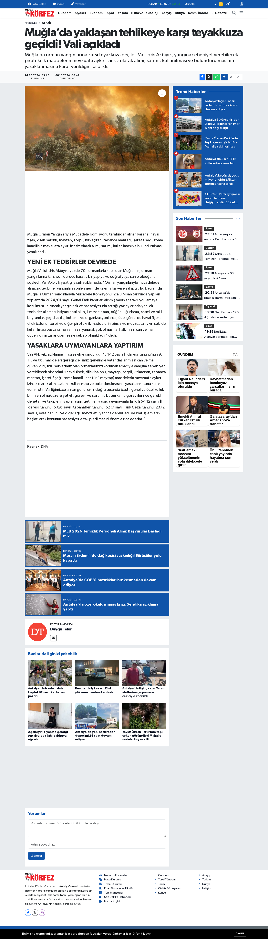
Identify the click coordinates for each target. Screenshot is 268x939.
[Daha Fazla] (224, 77)
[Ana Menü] (241, 13)
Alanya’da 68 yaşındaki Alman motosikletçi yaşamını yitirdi (220, 276)
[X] (35, 912)
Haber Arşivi (112, 901)
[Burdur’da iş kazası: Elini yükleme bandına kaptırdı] (97, 672)
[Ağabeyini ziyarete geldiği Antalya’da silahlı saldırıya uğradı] (50, 716)
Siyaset (80, 13)
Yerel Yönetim (167, 879)
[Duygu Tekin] (37, 632)
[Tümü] (238, 218)
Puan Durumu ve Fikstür (119, 888)
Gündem (64, 13)
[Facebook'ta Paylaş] (202, 77)
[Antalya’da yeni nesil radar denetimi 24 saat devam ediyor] (97, 716)
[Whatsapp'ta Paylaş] (216, 77)
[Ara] (234, 13)
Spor (110, 13)
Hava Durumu (112, 879)
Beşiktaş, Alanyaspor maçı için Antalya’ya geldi (219, 334)
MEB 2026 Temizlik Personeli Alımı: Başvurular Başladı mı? (221, 257)
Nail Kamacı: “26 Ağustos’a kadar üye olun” (221, 315)
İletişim (206, 888)
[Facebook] (28, 912)
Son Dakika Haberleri (117, 897)
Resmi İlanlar (198, 13)
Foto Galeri (39, 4)
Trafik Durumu (113, 884)
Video (61, 4)
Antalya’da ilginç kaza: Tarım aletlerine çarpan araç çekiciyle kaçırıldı (143, 692)
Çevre (209, 287)
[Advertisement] (97, 200)
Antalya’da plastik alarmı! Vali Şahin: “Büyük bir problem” (221, 295)
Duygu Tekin (61, 629)
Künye (162, 892)
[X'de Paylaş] (209, 77)
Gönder (36, 856)
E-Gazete (219, 13)
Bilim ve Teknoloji (144, 13)
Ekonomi (96, 13)
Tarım (161, 884)
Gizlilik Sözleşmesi (169, 888)
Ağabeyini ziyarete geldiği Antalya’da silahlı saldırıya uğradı (48, 735)
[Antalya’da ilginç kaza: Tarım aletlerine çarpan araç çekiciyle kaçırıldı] (144, 672)
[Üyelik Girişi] (240, 4)
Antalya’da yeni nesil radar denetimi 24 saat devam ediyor (95, 735)
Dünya (180, 13)
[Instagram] (42, 912)
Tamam (240, 933)
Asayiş (166, 13)
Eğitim (210, 248)
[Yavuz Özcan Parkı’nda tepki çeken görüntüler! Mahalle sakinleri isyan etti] (144, 716)
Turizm (206, 879)
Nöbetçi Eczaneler (116, 875)
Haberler (31, 23)
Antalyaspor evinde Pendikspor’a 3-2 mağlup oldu (222, 237)
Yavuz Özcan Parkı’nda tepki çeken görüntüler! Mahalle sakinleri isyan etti (143, 735)
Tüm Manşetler (113, 892)
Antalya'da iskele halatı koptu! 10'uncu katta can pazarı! (46, 692)
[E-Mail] (53, 638)
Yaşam (123, 13)
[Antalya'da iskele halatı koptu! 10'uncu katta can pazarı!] (50, 672)
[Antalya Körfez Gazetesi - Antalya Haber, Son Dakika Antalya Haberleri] (39, 13)
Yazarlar (80, 4)
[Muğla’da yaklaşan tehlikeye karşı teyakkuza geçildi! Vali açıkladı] (97, 128)
